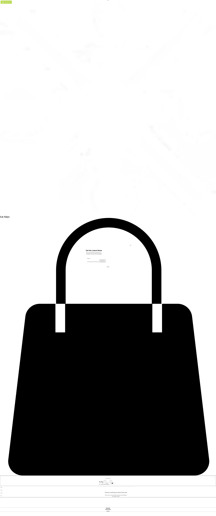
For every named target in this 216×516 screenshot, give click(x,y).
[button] (130, 245)
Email (88, 258)
